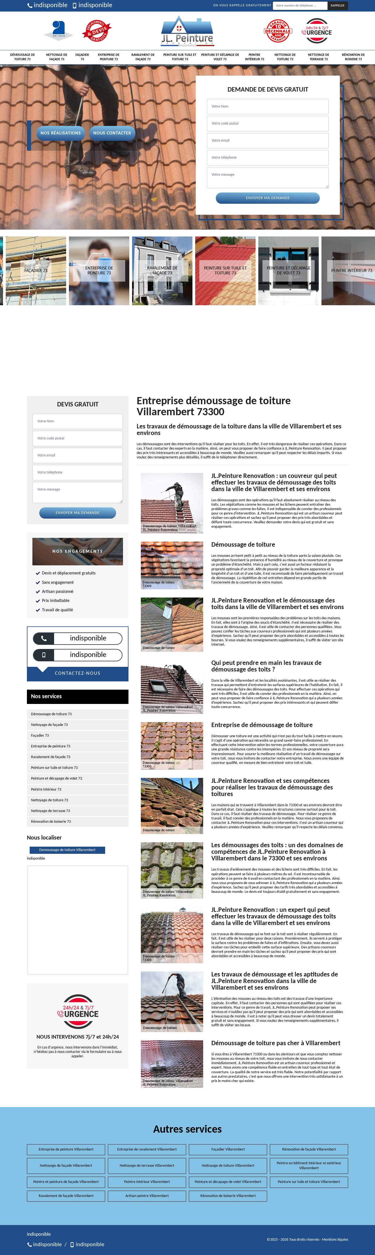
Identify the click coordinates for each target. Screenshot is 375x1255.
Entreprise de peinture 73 (108, 57)
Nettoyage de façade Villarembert (66, 1166)
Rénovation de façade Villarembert (309, 1149)
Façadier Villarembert (228, 1149)
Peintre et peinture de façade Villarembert (66, 1182)
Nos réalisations (61, 133)
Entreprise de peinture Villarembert (66, 1149)
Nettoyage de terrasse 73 (318, 57)
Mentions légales (335, 1240)
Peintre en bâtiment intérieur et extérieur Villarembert (309, 1165)
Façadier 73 (82, 57)
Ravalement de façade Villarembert (66, 1196)
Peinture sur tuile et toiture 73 (179, 57)
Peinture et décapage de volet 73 (220, 57)
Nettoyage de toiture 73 (285, 57)
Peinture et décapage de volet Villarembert (228, 1182)
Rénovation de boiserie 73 (353, 57)
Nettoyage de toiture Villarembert (228, 1166)
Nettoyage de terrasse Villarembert (147, 1166)
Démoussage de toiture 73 (22, 57)
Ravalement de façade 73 (143, 57)
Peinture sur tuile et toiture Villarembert (309, 1182)
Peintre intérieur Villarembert (147, 1182)
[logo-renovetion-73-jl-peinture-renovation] (187, 30)
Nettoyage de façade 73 (56, 57)
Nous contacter (112, 133)
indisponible (51, 5)
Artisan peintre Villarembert (147, 1196)
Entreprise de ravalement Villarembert (147, 1149)
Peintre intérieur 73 (254, 57)
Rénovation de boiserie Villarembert (228, 1196)
